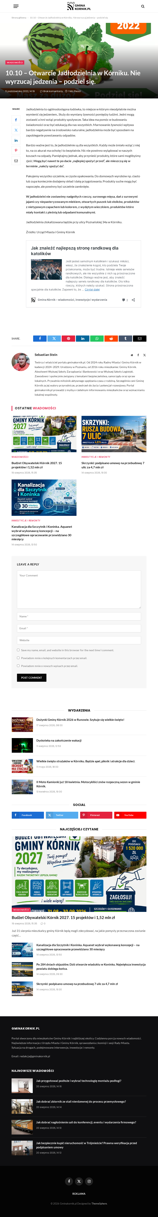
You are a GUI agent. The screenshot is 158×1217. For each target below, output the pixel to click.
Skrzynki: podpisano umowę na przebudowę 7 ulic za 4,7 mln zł (113, 465)
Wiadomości (15, 62)
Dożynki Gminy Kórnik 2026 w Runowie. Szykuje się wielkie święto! (80, 719)
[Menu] (15, 6)
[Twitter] (16, 130)
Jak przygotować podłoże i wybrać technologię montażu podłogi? (78, 1080)
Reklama (79, 1193)
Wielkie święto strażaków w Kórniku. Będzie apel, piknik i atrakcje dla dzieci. (85, 761)
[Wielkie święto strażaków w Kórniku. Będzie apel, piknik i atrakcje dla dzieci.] (22, 766)
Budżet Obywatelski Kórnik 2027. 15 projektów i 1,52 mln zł (37, 465)
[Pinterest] (16, 150)
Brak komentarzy (53, 91)
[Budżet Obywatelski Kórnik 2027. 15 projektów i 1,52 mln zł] (44, 434)
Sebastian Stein (46, 355)
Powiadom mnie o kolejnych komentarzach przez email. (54, 658)
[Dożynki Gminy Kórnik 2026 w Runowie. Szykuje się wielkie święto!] (22, 724)
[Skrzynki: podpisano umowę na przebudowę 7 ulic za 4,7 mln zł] (114, 434)
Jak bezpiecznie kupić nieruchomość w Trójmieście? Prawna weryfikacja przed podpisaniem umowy (86, 1145)
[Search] (142, 6)
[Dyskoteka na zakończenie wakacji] (22, 745)
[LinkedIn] (16, 140)
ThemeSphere (99, 1203)
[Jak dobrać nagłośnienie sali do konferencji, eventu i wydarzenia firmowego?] (22, 1127)
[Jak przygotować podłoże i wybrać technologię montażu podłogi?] (22, 1085)
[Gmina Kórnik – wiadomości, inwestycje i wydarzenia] (79, 6)
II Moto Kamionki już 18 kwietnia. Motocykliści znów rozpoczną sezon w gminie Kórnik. (88, 784)
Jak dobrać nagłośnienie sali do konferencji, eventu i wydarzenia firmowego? (86, 1122)
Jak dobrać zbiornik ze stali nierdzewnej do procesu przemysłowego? (81, 1101)
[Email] (16, 160)
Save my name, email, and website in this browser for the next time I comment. (67, 650)
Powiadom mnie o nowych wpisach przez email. (49, 666)
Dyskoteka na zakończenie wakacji (59, 740)
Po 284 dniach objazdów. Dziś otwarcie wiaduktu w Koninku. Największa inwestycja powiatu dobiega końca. (91, 966)
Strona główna (19, 17)
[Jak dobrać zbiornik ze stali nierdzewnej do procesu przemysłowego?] (22, 1106)
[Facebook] (16, 119)
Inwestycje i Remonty (96, 457)
